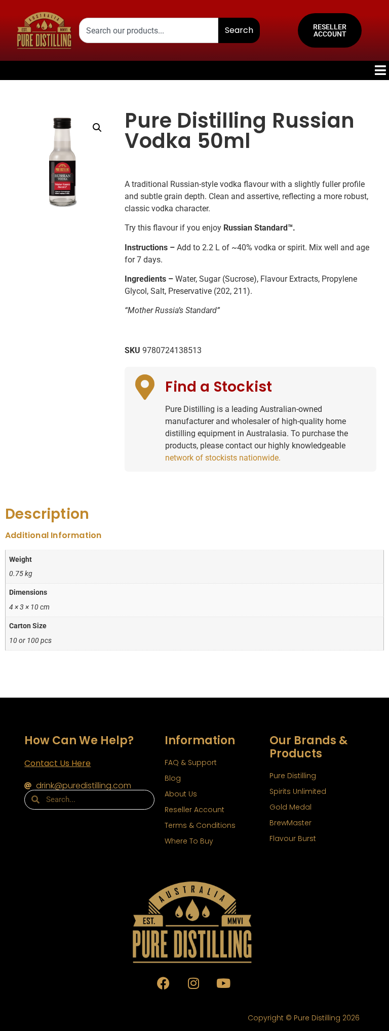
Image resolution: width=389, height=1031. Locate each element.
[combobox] (148, 30)
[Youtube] (223, 983)
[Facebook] (163, 983)
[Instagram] (193, 983)
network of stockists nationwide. (223, 458)
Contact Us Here (57, 763)
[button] (97, 128)
